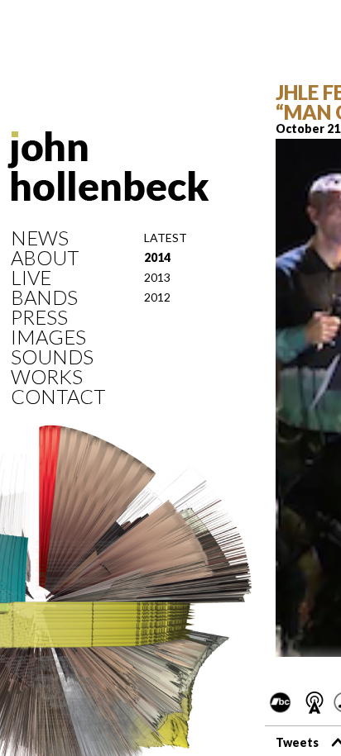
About (45, 258)
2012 (157, 297)
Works (47, 377)
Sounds (52, 357)
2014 (157, 257)
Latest (165, 238)
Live (31, 278)
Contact (58, 397)
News (40, 238)
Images (48, 337)
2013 (157, 277)
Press (39, 317)
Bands (44, 297)
